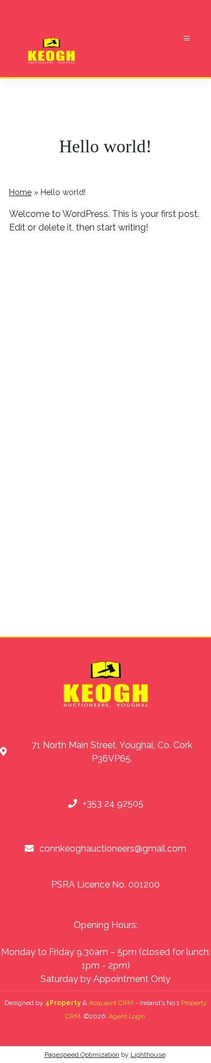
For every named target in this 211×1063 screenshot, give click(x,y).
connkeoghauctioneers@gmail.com (112, 848)
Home (20, 192)
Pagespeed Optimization (81, 1055)
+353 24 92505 (113, 803)
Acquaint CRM (111, 1003)
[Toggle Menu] (186, 38)
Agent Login (127, 1016)
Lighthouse (148, 1055)
